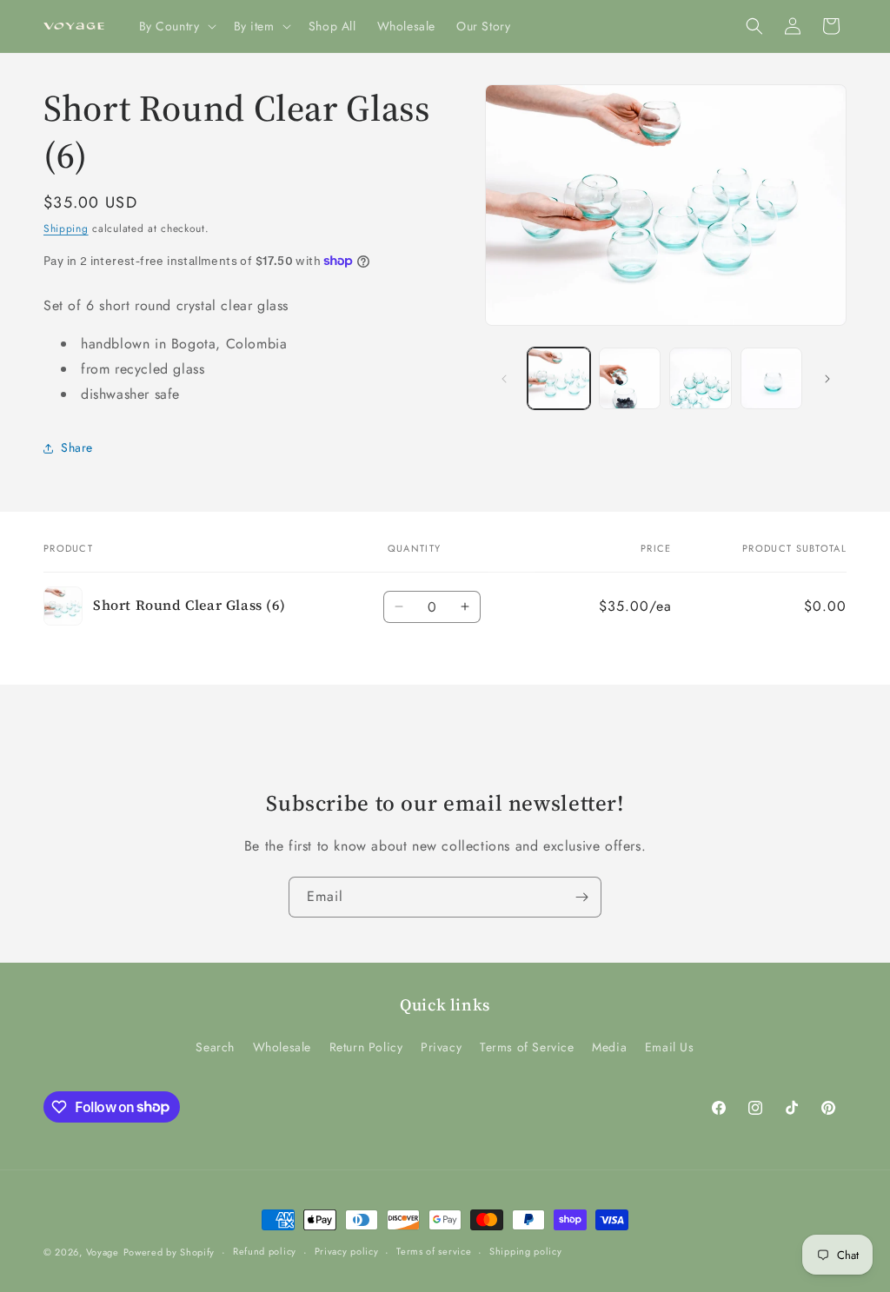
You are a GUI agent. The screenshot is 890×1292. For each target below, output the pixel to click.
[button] (176, 26)
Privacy (441, 1047)
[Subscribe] (581, 897)
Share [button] (77, 447)
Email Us (669, 1047)
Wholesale (282, 1047)
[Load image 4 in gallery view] (771, 378)
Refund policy (264, 1251)
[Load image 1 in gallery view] (558, 378)
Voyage (102, 1252)
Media (609, 1047)
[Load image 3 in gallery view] (700, 378)
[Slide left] (504, 379)
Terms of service (433, 1251)
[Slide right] (827, 379)
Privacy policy (347, 1251)
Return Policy (366, 1047)
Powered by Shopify (169, 1252)
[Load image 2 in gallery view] (630, 378)
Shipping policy (525, 1251)
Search (215, 1047)
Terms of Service (527, 1047)
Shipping (66, 228)
